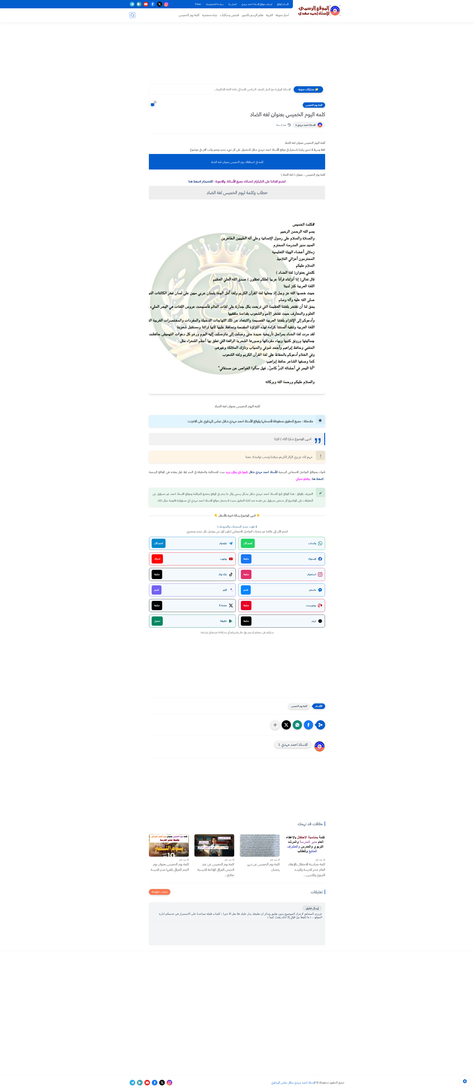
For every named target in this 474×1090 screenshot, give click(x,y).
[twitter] (159, 4)
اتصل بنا (232, 4)
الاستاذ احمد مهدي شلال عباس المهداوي (293, 1082)
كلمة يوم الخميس (189, 15)
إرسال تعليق (312, 908)
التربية (269, 15)
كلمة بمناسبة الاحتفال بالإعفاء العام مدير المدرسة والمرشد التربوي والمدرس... (306, 869)
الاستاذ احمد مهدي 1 (305, 125)
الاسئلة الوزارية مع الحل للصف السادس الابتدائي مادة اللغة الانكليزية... (252, 89)
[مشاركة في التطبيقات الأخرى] (275, 725)
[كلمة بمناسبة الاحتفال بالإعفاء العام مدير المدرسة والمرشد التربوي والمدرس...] (305, 845)
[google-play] (138, 4)
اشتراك (157, 559)
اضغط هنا (317, 479)
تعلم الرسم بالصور (252, 15)
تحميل (157, 621)
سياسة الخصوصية (215, 4)
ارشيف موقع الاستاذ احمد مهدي (256, 4)
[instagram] (166, 4)
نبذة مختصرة (209, 15)
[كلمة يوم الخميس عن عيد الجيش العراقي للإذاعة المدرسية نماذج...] (214, 845)
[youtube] (145, 4)
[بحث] (132, 15)
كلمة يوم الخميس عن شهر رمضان (263, 867)
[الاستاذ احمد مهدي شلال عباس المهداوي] (319, 11)
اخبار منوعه (282, 15)
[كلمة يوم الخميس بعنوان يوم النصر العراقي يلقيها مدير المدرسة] (169, 845)
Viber (198, 4)
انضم (245, 590)
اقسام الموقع (283, 4)
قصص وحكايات (229, 15)
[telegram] (132, 4)
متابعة (246, 559)
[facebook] (152, 4)
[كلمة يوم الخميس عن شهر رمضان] (260, 845)
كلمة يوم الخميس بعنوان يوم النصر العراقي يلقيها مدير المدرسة (170, 867)
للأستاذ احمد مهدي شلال (263, 472)
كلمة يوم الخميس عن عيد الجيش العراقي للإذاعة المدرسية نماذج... (215, 869)
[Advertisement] (237, 55)
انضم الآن (247, 543)
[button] (308, 725)
